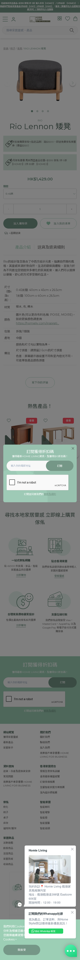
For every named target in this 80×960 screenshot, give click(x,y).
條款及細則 (50, 494)
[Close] (73, 448)
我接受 (22, 949)
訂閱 (60, 465)
